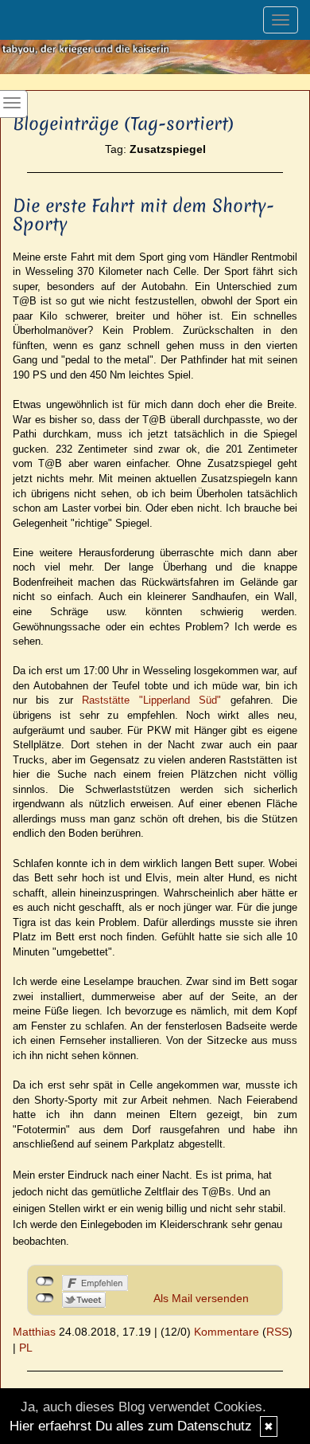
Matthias (34, 1331)
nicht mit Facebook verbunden (45, 1281)
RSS (277, 1331)
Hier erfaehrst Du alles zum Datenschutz (131, 1426)
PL (26, 1347)
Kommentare (226, 1331)
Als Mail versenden (201, 1298)
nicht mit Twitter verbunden (45, 1298)
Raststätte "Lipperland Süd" (151, 700)
